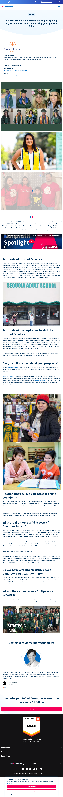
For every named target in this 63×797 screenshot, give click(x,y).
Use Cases (5, 752)
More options (10, 795)
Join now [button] (31, 709)
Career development (8, 376)
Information (5, 747)
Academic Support (13, 367)
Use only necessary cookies (31, 791)
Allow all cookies (31, 786)
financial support (40, 380)
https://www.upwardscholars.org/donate (15, 70)
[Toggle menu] (59, 7)
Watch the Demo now (46, 1)
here (17, 390)
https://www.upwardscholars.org (13, 76)
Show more (10, 783)
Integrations (5, 756)
